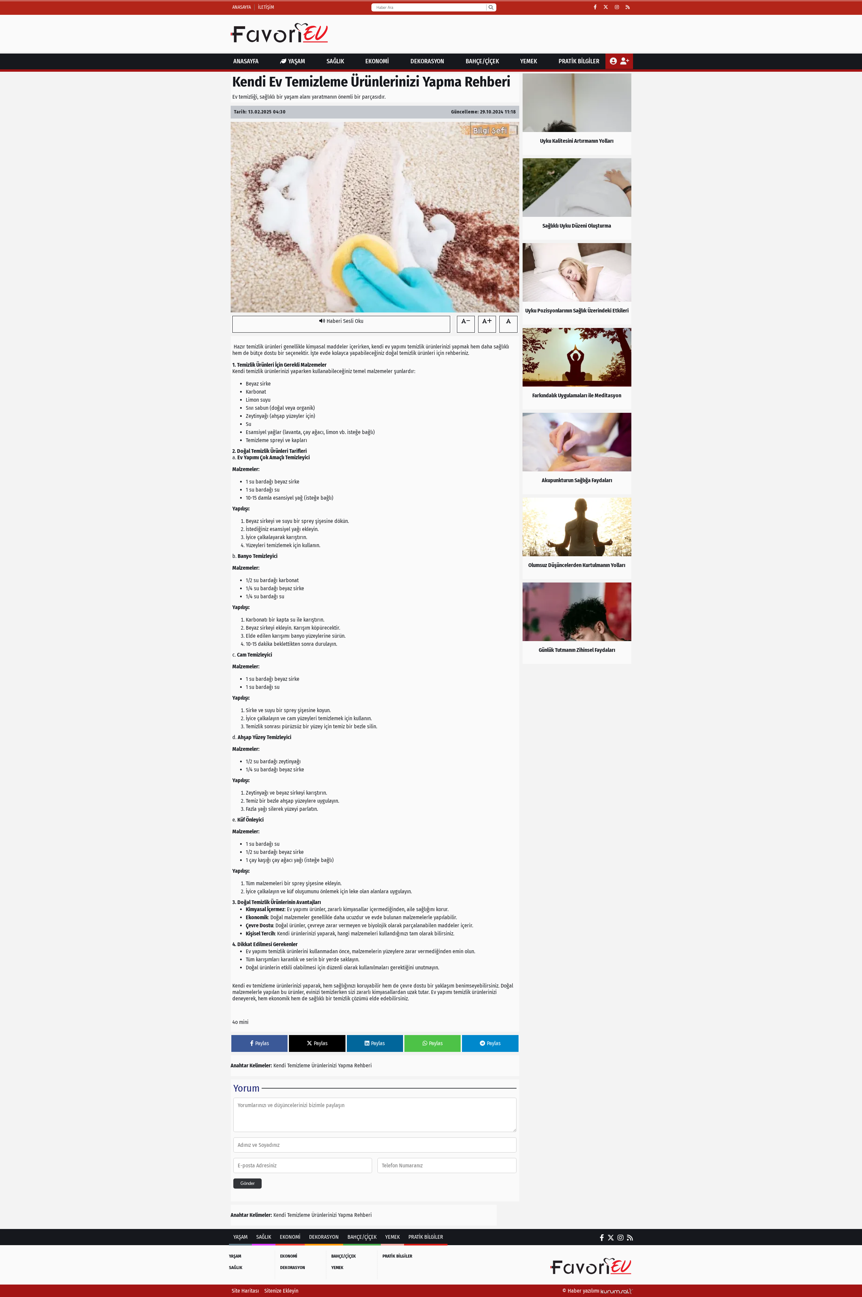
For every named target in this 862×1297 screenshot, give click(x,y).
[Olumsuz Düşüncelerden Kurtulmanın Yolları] (577, 538)
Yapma (345, 1065)
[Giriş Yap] (614, 61)
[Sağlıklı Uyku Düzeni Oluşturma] (577, 199)
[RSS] (627, 7)
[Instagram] (616, 7)
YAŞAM (296, 61)
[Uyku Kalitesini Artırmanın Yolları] (577, 114)
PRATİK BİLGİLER (579, 61)
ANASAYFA (246, 61)
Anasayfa (241, 7)
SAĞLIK (335, 61)
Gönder (247, 1183)
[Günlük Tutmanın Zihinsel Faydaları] (577, 623)
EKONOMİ (377, 61)
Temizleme (298, 1065)
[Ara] (490, 7)
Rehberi (363, 1065)
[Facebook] (595, 7)
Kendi (279, 1065)
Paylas (262, 1043)
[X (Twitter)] (605, 7)
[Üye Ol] (624, 61)
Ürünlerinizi (324, 1065)
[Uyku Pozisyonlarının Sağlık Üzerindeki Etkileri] (577, 284)
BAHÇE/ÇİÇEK (482, 61)
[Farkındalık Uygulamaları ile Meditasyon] (577, 368)
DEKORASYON (427, 61)
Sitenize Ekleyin (281, 1291)
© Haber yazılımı (581, 1291)
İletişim (266, 7)
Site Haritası (245, 1291)
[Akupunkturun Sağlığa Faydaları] (577, 453)
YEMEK (528, 61)
